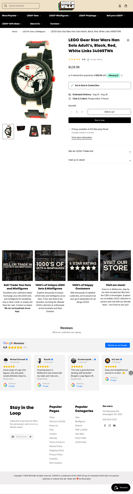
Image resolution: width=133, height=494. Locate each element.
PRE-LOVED (81, 430)
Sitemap (53, 438)
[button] (125, 6)
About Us (35, 24)
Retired (78, 426)
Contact (54, 24)
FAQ (51, 430)
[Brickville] (66, 6)
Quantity (72, 106)
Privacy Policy (55, 455)
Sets (77, 417)
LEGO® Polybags (87, 16)
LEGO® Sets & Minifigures (34, 31)
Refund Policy (55, 446)
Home (14, 31)
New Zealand (55, 463)
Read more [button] (8, 379)
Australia (53, 459)
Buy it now (100, 120)
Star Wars (79, 434)
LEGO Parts (80, 442)
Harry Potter (80, 438)
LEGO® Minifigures (59, 16)
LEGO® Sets (33, 16)
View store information (82, 137)
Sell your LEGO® (115, 16)
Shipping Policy (56, 450)
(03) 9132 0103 (110, 419)
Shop (51, 417)
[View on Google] (5, 360)
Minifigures (80, 421)
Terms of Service (57, 442)
